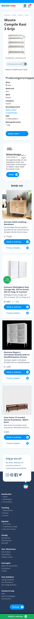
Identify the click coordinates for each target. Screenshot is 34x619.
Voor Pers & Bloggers (8, 596)
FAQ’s (3, 594)
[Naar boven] (25, 481)
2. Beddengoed (6, 499)
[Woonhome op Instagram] (7, 475)
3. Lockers (4, 515)
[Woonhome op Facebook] (16, 475)
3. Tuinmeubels (6, 502)
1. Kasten (4, 497)
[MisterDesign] (9, 149)
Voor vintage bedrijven (8, 585)
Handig (4, 535)
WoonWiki (4, 543)
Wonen (14, 15)
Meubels (20, 15)
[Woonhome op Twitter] (20, 475)
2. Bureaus (4, 513)
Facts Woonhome (7, 582)
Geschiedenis (6, 554)
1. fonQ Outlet (6, 524)
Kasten (27, 15)
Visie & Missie (6, 552)
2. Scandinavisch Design (9, 527)
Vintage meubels (7, 557)
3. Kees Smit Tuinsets (8, 529)
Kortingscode (5, 538)
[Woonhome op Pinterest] (11, 475)
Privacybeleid (5, 568)
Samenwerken (6, 599)
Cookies (4, 571)
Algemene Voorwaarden (9, 566)
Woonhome (7, 15)
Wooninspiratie (6, 540)
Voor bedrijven (7, 577)
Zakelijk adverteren (7, 580)
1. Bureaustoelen (7, 510)
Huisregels (5, 563)
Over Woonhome (8, 549)
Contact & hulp (7, 591)
